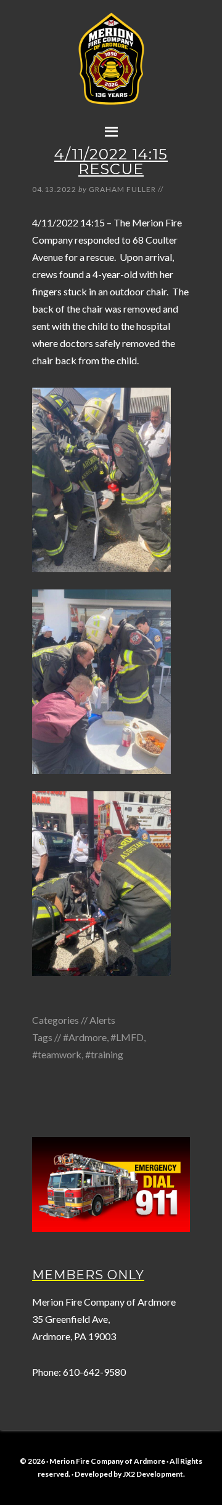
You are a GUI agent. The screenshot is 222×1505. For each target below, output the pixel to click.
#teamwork (56, 1054)
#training (104, 1054)
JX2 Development (153, 1474)
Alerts (102, 1020)
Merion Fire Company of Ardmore (111, 72)
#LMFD (127, 1037)
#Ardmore (85, 1037)
